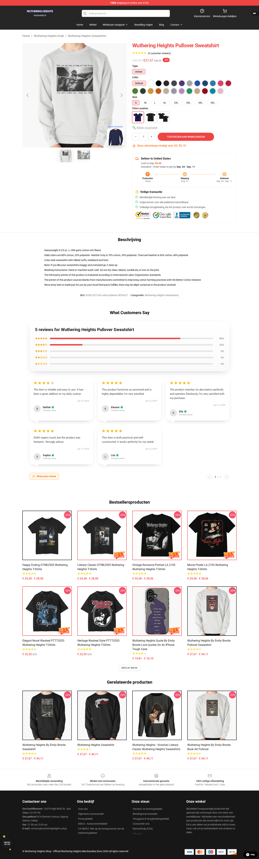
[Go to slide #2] (83, 156)
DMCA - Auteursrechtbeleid (92, 823)
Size (134, 97)
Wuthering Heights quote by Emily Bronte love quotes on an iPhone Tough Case (153, 645)
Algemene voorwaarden (91, 813)
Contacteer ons (141, 823)
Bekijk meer (129, 668)
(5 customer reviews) (159, 53)
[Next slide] (121, 95)
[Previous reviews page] (209, 477)
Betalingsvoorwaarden (145, 813)
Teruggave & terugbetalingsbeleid (151, 818)
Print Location (140, 108)
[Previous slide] (28, 95)
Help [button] (253, 854)
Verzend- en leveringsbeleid (147, 808)
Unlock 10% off (7, 843)
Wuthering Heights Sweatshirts (87, 36)
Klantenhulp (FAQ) (143, 828)
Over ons (83, 808)
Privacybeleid (85, 818)
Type (135, 66)
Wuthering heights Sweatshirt (95, 745)
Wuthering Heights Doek (49, 36)
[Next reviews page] (226, 477)
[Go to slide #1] (65, 156)
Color (135, 77)
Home (26, 36)
